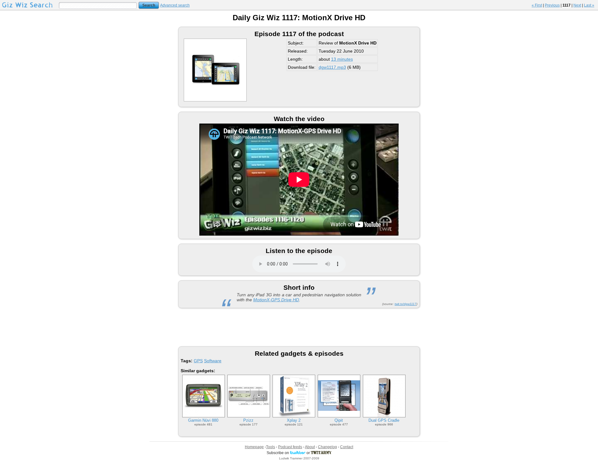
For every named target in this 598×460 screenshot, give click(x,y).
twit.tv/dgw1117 (405, 304)
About (310, 447)
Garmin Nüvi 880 (203, 420)
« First (537, 5)
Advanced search (175, 5)
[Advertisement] (299, 327)
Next (577, 5)
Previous (552, 5)
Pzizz (248, 420)
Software (212, 360)
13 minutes (342, 59)
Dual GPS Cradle (383, 420)
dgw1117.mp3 (332, 67)
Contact (346, 447)
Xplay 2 (294, 420)
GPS (198, 360)
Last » (589, 5)
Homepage (254, 447)
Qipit (339, 420)
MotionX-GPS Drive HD (276, 299)
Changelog (327, 447)
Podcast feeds (290, 447)
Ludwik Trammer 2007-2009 (299, 458)
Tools (270, 447)
